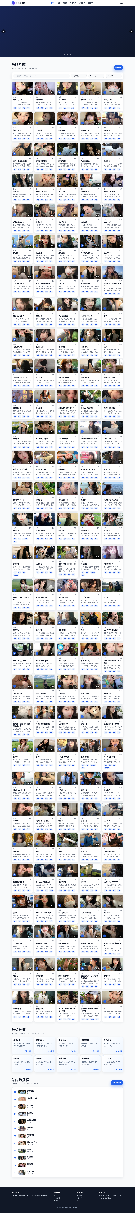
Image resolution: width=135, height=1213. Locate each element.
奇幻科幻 (28, 32)
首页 (52, 3)
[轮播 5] (71, 54)
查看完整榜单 (116, 1083)
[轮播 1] (64, 54)
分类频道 (57, 1198)
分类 (58, 3)
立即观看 (17, 32)
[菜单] (121, 3)
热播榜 (65, 3)
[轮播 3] (68, 54)
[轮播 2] (67, 54)
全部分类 (118, 68)
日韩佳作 (82, 3)
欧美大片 (91, 3)
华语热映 (73, 3)
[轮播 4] (70, 54)
